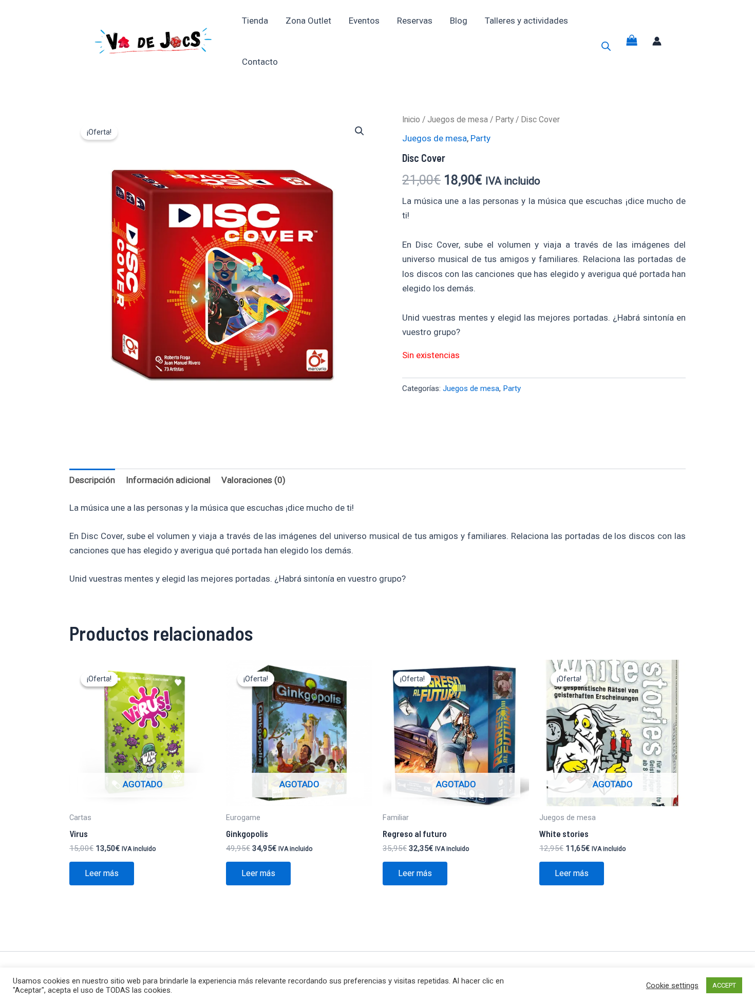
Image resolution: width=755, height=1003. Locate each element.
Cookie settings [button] (672, 985)
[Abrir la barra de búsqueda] (606, 46)
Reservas (414, 20)
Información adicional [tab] (168, 480)
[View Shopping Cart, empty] (631, 41)
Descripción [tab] (92, 480)
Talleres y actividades (526, 20)
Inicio (411, 119)
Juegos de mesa (457, 119)
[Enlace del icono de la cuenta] (657, 41)
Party (504, 119)
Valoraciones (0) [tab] (253, 480)
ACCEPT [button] (724, 985)
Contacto (260, 62)
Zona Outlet (308, 20)
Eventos (364, 20)
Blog (458, 20)
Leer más (102, 873)
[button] (359, 131)
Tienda (255, 20)
